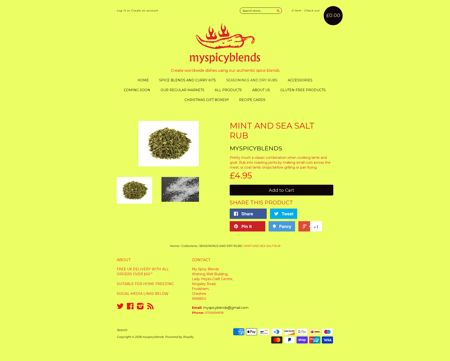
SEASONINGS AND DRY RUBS (252, 80)
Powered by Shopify (179, 337)
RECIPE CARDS (252, 100)
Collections (189, 246)
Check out (311, 10)
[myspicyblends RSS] (150, 306)
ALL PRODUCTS (228, 90)
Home (174, 246)
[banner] (225, 43)
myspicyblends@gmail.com (225, 308)
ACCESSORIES (300, 80)
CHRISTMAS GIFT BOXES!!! (206, 100)
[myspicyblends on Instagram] (140, 306)
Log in (121, 10)
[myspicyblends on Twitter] (120, 306)
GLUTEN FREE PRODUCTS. (303, 90)
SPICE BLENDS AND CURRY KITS (187, 80)
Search (122, 330)
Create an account (144, 10)
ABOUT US (261, 90)
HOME (143, 80)
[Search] (278, 10)
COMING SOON (137, 90)
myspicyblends (256, 148)
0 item (296, 10)
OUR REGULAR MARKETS (182, 90)
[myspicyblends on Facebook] (130, 306)
